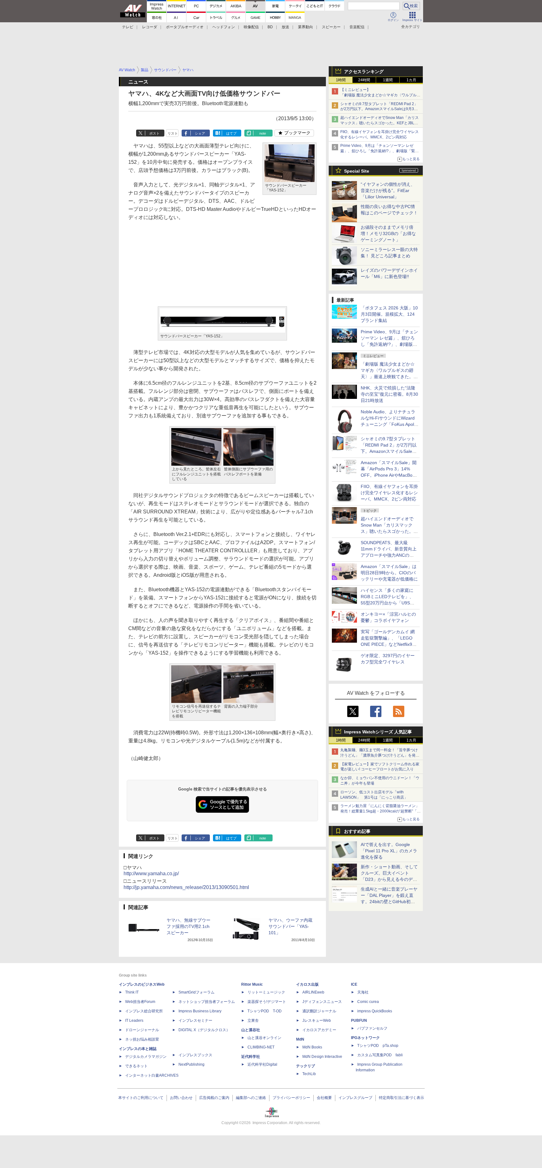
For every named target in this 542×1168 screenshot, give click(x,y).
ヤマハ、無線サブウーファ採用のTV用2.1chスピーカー (188, 926)
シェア (200, 133)
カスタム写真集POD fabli (380, 1055)
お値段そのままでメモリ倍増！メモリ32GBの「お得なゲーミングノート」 (388, 233)
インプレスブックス (195, 1055)
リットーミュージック (266, 992)
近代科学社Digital (262, 1064)
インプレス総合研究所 (144, 1011)
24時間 (364, 80)
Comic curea (368, 1001)
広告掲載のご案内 (214, 1098)
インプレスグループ (355, 1098)
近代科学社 (250, 1056)
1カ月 (411, 80)
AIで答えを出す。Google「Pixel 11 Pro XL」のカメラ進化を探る (389, 851)
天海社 (363, 992)
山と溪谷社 (250, 1030)
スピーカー (331, 27)
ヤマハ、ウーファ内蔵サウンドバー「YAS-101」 (290, 926)
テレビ (127, 27)
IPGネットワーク (365, 1038)
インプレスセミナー (195, 1020)
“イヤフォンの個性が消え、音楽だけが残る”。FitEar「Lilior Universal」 (388, 190)
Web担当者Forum (140, 1001)
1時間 (341, 80)
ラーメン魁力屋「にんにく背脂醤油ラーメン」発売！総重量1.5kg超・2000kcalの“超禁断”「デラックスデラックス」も (380, 811)
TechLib (309, 1074)
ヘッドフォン (223, 27)
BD (270, 27)
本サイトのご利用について (140, 1098)
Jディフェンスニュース (322, 1001)
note (262, 133)
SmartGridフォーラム (196, 992)
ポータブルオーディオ (185, 27)
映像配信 (251, 27)
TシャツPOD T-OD (264, 1011)
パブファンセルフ (372, 1028)
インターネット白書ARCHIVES (151, 1075)
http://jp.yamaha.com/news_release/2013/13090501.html (186, 887)
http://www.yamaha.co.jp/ (151, 873)
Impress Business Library (199, 1011)
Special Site (356, 171)
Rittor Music (252, 984)
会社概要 (324, 1098)
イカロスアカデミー (319, 1030)
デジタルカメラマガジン (146, 1056)
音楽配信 (356, 27)
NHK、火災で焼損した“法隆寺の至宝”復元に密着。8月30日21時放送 (389, 394)
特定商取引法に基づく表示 (401, 1098)
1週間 (388, 80)
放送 (285, 27)
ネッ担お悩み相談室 (142, 1039)
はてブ (231, 133)
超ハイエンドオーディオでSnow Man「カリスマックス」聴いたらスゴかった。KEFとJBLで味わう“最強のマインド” (379, 123)
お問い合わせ (181, 1098)
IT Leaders (134, 1020)
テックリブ (305, 1066)
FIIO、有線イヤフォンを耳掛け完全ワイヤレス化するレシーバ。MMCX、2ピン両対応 (389, 492)
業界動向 (305, 27)
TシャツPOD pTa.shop (377, 1045)
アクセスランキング (364, 71)
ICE (354, 984)
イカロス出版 (307, 984)
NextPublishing (191, 1064)
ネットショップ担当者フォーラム (206, 1001)
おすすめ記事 (357, 831)
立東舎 (253, 1020)
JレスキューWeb (316, 1020)
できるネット (136, 1066)
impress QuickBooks (374, 1011)
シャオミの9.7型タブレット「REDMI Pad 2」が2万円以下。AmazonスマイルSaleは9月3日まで (379, 109)
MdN (300, 1039)
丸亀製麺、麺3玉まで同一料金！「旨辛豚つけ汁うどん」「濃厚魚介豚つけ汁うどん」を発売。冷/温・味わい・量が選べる (379, 755)
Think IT (132, 992)
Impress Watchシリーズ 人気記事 (378, 731)
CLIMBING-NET (260, 1047)
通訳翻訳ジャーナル (319, 1011)
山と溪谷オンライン (264, 1038)
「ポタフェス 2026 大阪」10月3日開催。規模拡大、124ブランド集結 (389, 314)
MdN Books (312, 1047)
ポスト (154, 133)
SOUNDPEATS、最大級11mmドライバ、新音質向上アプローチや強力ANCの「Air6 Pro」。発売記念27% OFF (389, 555)
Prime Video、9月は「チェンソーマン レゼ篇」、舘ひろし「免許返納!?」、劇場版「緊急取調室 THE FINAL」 (379, 150)
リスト (172, 133)
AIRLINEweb (313, 992)
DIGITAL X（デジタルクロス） (204, 1030)
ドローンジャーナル (142, 1030)
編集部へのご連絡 (251, 1098)
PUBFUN (359, 1020)
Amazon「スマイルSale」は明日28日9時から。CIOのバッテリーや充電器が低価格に (389, 572)
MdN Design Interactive (322, 1056)
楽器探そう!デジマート (266, 1001)
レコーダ (149, 27)
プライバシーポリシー (291, 1098)
